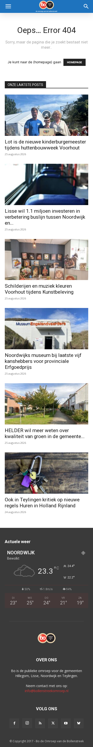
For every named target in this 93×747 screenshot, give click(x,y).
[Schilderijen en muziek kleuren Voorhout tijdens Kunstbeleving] (46, 259)
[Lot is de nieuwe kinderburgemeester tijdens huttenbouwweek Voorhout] (46, 115)
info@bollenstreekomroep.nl (46, 691)
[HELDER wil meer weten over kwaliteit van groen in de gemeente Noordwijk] (46, 403)
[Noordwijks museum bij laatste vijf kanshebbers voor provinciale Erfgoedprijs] (46, 328)
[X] (53, 723)
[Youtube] (66, 723)
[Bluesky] (78, 723)
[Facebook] (14, 723)
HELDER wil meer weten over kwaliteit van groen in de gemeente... (45, 433)
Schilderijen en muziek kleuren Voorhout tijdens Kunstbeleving (39, 289)
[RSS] (40, 723)
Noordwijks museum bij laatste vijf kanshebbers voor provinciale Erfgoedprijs (43, 361)
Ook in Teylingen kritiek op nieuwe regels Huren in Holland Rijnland (42, 503)
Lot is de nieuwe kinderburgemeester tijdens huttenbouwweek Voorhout (45, 145)
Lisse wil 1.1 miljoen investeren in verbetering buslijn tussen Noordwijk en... (45, 217)
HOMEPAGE (74, 62)
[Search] (86, 6)
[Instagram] (27, 723)
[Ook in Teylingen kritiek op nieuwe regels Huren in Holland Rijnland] (46, 473)
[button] (8, 6)
